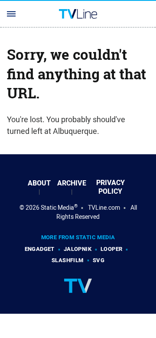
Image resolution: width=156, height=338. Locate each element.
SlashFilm (68, 260)
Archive (71, 183)
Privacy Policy (110, 187)
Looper (111, 249)
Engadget (40, 249)
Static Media (57, 207)
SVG (98, 260)
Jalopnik (77, 249)
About (39, 183)
